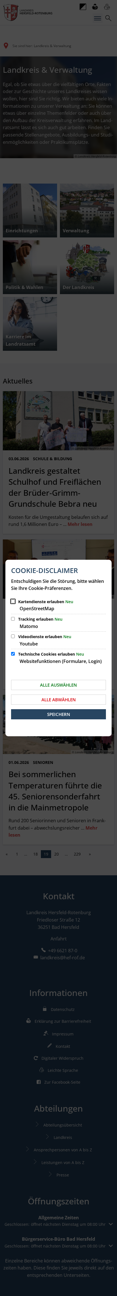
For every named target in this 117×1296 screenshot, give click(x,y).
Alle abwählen (58, 699)
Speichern (58, 714)
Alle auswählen (58, 685)
